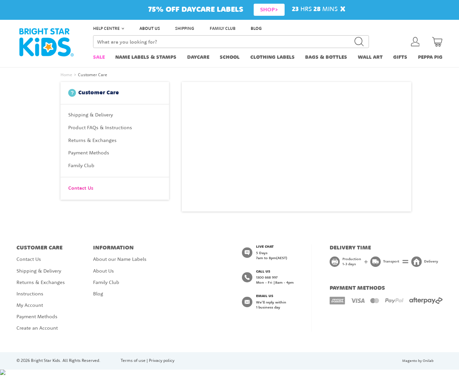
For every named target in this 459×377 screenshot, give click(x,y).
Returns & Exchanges (40, 282)
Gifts (400, 57)
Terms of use (133, 361)
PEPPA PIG (430, 57)
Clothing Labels (272, 57)
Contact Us (28, 259)
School (230, 57)
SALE (99, 57)
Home (66, 75)
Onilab (428, 361)
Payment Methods (36, 317)
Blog (256, 29)
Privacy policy (161, 361)
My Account (29, 305)
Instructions (29, 294)
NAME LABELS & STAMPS (145, 57)
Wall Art (370, 57)
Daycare (198, 57)
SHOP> (269, 10)
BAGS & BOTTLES (326, 57)
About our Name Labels (120, 259)
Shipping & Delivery (38, 271)
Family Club (106, 282)
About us (149, 29)
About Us (103, 271)
